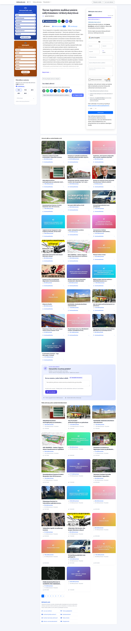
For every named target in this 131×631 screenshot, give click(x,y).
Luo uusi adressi (109, 2)
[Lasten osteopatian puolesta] (78, 225)
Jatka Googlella (95, 37)
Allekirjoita (100, 112)
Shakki (25, 53)
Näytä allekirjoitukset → (94, 19)
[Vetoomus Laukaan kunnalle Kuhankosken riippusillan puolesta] (53, 152)
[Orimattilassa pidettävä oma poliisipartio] (104, 201)
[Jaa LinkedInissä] (66, 90)
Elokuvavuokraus (25, 30)
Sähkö (25, 15)
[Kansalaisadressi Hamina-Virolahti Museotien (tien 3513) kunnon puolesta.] (53, 201)
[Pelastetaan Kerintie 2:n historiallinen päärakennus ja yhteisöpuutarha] (104, 325)
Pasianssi (25, 50)
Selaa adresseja (37, 2)
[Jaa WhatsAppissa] (59, 21)
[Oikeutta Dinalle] (53, 300)
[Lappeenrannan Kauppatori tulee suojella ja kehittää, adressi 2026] (53, 226)
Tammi (25, 65)
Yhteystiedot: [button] (46, 2)
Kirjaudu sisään (97, 2)
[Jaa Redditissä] (62, 90)
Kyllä (91, 108)
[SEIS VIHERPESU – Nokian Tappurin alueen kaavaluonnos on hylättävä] (78, 251)
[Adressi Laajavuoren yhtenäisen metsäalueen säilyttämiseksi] (78, 276)
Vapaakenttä (25, 56)
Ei (95, 108)
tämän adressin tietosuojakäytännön (98, 105)
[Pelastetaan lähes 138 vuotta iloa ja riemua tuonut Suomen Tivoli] (53, 325)
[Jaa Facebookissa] (51, 90)
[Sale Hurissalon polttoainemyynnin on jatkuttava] (104, 300)
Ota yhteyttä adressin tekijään (52, 78)
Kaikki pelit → (25, 72)
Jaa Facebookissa (51, 21)
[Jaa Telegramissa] (59, 90)
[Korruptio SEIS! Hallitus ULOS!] (78, 201)
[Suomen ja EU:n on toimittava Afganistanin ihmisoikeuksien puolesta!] (53, 276)
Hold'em (25, 68)
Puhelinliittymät (25, 18)
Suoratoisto (25, 21)
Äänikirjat (25, 27)
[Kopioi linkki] (70, 21)
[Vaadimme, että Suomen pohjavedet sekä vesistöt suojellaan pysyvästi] (104, 152)
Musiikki (25, 24)
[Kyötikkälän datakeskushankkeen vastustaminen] (78, 300)
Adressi (47, 26)
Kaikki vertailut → (25, 37)
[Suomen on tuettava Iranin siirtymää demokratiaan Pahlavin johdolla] (104, 177)
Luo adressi (52, 392)
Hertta (25, 62)
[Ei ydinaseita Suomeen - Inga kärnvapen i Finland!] (53, 350)
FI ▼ (30, 2)
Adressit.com (20, 2)
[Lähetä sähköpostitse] (66, 21)
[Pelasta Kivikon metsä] (104, 250)
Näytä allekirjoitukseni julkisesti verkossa (99, 91)
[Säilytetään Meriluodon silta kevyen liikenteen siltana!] (53, 251)
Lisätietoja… (21, 86)
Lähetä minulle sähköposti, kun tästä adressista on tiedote (101, 94)
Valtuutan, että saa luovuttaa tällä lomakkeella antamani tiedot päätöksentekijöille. (100, 99)
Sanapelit (25, 59)
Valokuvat (25, 33)
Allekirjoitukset (59, 26)
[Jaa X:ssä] (63, 21)
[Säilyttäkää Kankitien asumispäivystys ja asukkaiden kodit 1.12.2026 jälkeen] (53, 177)
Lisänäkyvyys (73, 26)
